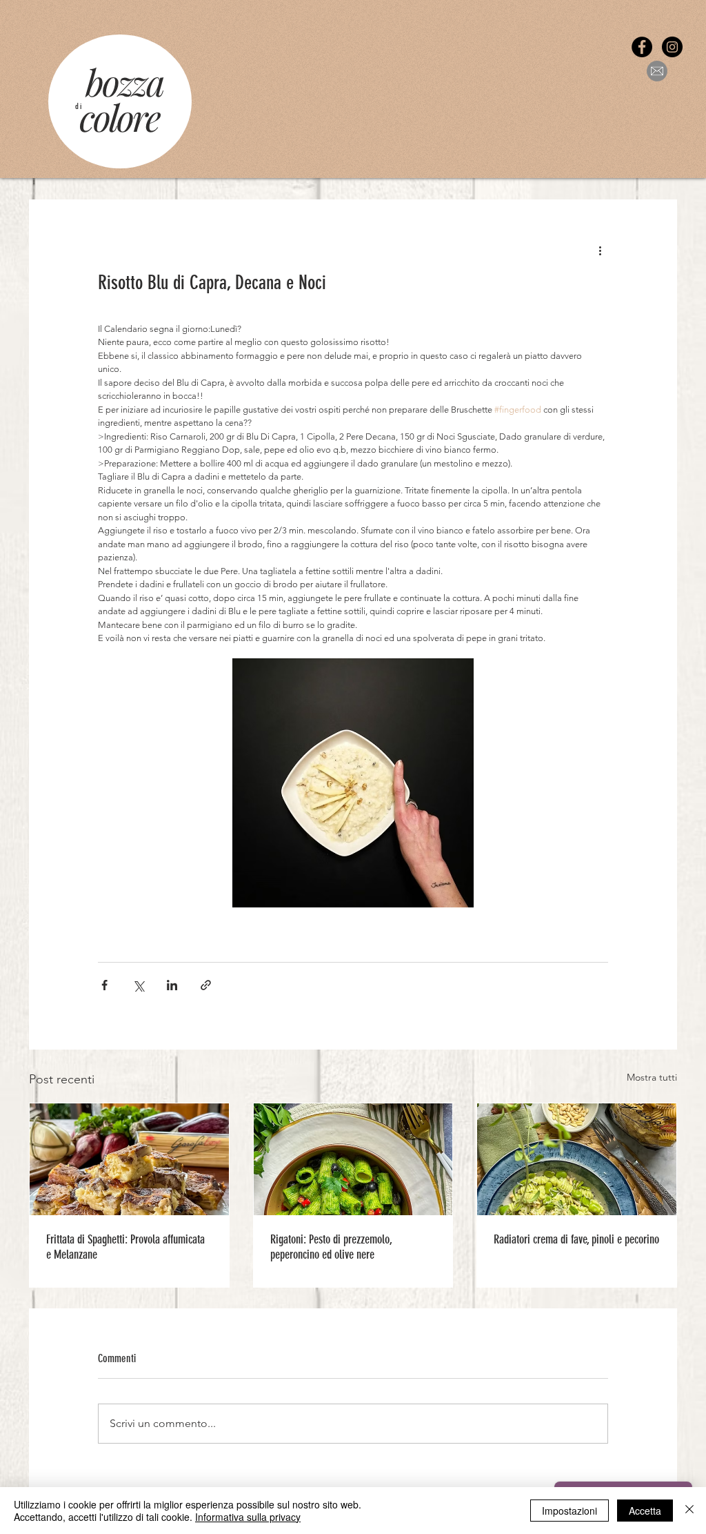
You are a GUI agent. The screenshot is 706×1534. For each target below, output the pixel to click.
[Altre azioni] (600, 250)
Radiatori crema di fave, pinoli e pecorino (576, 1239)
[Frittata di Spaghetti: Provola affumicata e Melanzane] (129, 1159)
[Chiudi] (689, 1510)
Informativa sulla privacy (248, 1517)
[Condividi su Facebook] (104, 985)
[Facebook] (642, 47)
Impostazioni (569, 1510)
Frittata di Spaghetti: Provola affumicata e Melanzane (125, 1247)
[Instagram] (672, 47)
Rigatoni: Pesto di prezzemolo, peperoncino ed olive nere (331, 1247)
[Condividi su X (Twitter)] (138, 985)
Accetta (645, 1510)
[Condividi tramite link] (205, 985)
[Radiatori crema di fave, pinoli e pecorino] (576, 1159)
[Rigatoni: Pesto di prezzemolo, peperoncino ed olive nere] (353, 1159)
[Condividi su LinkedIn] (172, 985)
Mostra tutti (652, 1077)
